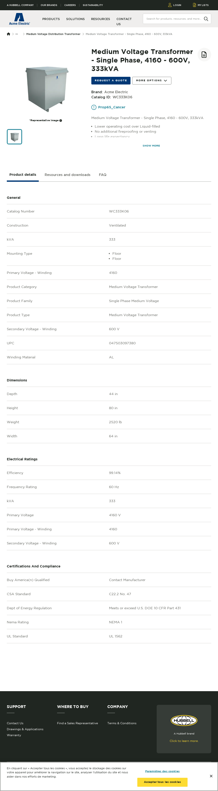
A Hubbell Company (20, 5)
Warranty (14, 735)
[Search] (206, 18)
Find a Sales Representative (77, 723)
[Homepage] (9, 34)
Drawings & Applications (25, 729)
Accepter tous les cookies (162, 782)
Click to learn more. (184, 741)
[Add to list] (204, 54)
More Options (149, 80)
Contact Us (15, 723)
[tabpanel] (109, 436)
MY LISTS (203, 5)
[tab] (23, 175)
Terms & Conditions (121, 723)
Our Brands (49, 5)
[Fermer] (211, 776)
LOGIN (177, 5)
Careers (70, 5)
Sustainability (93, 5)
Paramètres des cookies (162, 771)
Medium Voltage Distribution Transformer (53, 34)
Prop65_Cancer (111, 107)
